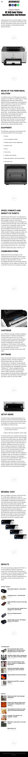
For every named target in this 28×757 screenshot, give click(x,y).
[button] (2, 1)
